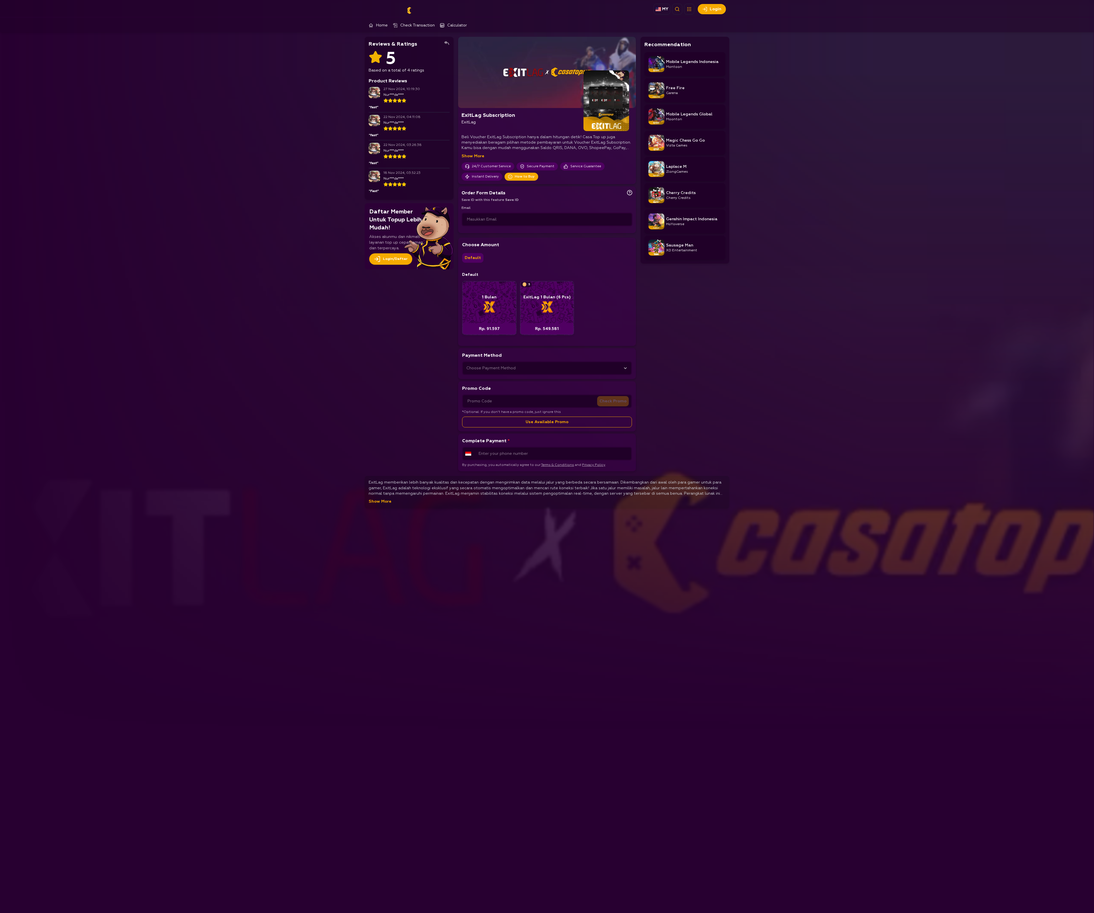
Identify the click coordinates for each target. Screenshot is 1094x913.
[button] (689, 9)
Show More (473, 156)
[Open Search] (677, 9)
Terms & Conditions (557, 465)
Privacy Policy (593, 465)
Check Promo (612, 401)
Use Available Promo (547, 422)
